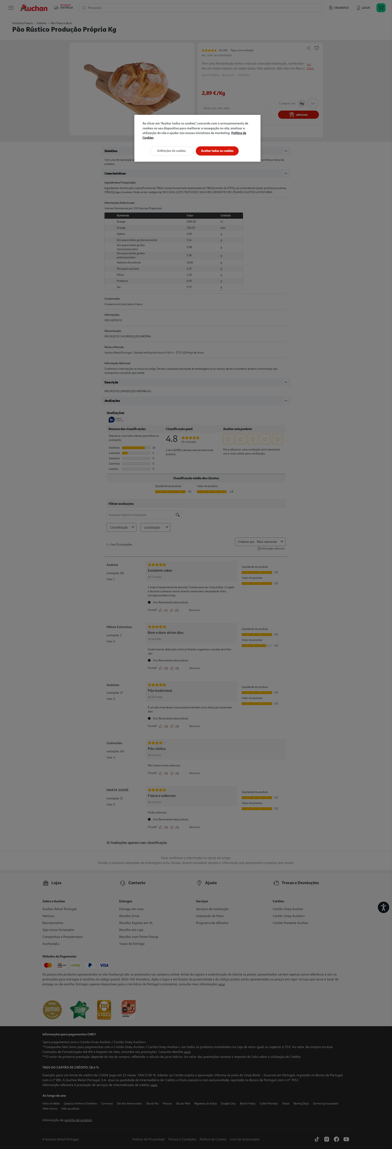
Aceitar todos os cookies (217, 150)
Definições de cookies (171, 150)
